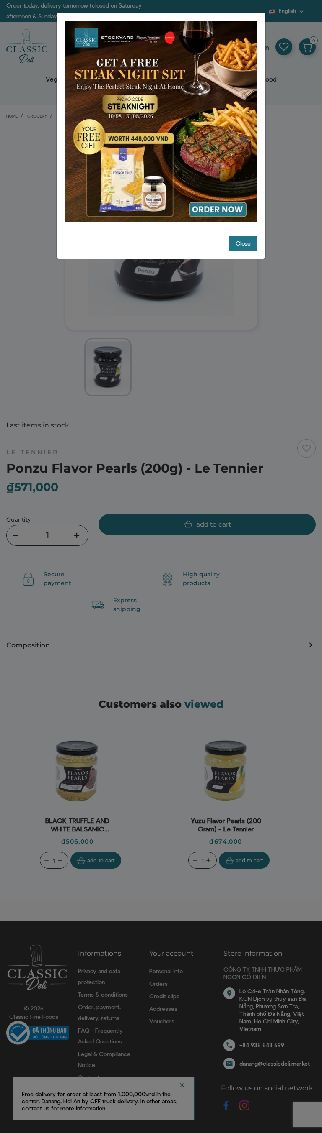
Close (243, 243)
